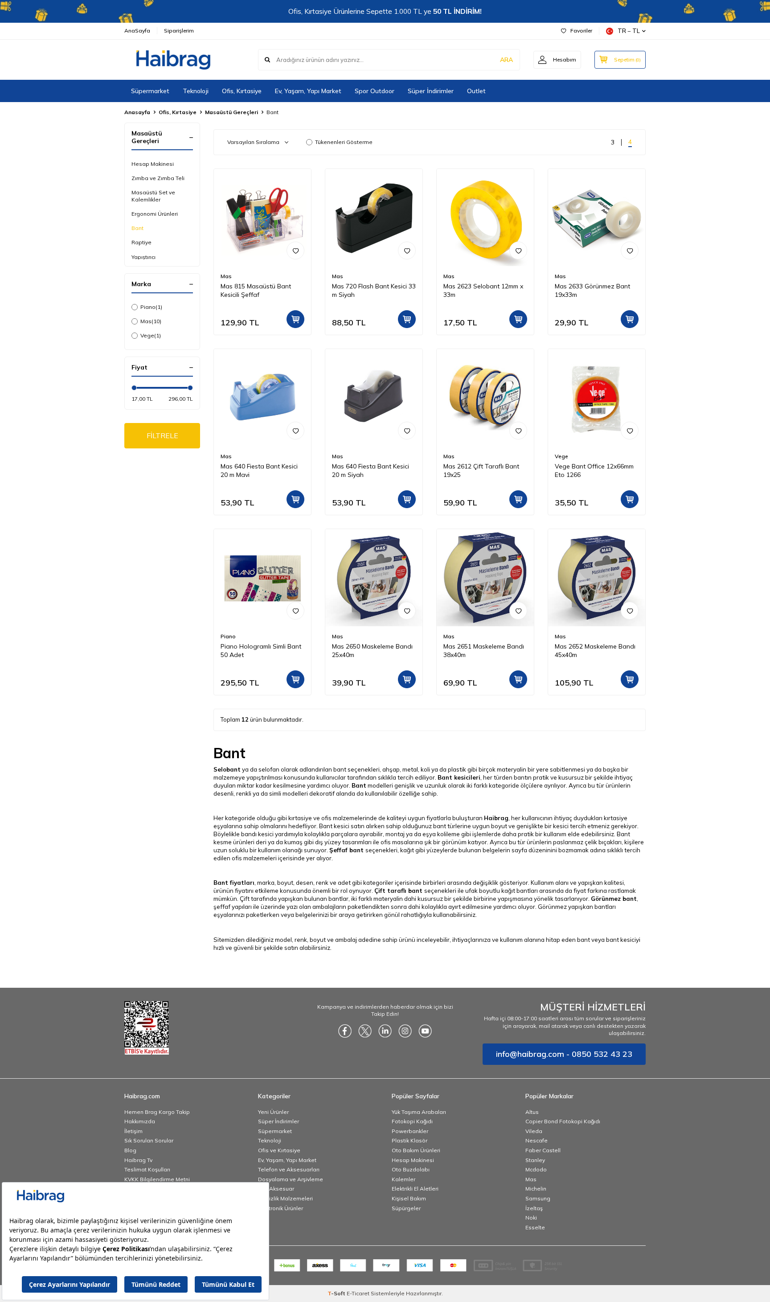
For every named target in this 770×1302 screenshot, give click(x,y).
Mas (150, 321)
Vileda (533, 1131)
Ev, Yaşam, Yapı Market (308, 91)
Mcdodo (536, 1169)
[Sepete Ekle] (295, 319)
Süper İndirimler (431, 91)
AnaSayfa (137, 30)
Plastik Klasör (409, 1140)
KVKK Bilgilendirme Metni (157, 1179)
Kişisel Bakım (409, 1198)
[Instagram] (405, 1031)
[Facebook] (345, 1031)
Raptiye (141, 242)
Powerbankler (410, 1131)
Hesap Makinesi (152, 163)
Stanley (535, 1160)
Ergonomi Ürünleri (154, 213)
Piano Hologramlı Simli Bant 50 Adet (261, 650)
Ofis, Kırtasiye (242, 91)
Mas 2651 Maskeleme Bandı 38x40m (483, 650)
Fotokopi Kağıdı (412, 1121)
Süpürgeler (406, 1208)
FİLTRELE (162, 435)
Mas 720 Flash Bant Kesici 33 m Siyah (374, 290)
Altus (532, 1112)
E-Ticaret (358, 1293)
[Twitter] (365, 1031)
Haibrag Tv (138, 1160)
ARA (506, 60)
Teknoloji (196, 91)
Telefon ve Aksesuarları (288, 1169)
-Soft (337, 1293)
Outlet (476, 91)
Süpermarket (150, 91)
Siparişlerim (179, 30)
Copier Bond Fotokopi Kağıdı (562, 1121)
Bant (137, 228)
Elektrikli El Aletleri (415, 1188)
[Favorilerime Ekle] (295, 250)
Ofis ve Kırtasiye (279, 1150)
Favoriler (581, 30)
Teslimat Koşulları (147, 1169)
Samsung (537, 1198)
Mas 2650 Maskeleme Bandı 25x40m (372, 650)
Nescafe (536, 1140)
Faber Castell (543, 1150)
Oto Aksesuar (276, 1188)
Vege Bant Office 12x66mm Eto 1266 (594, 470)
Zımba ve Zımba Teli (157, 178)
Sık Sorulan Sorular (148, 1140)
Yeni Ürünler (273, 1112)
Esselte (535, 1227)
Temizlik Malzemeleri (285, 1198)
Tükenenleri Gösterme (344, 142)
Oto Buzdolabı (411, 1169)
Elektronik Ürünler (280, 1208)
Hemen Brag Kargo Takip (157, 1112)
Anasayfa (137, 112)
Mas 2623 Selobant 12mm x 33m (483, 290)
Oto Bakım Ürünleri (416, 1150)
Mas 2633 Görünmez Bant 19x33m (592, 290)
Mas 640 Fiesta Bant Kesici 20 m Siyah (370, 470)
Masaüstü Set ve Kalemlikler (153, 196)
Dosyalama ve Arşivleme (290, 1179)
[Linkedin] (385, 1031)
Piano (151, 307)
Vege (150, 335)
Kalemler (403, 1179)
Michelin (535, 1188)
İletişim (133, 1131)
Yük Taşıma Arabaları (419, 1112)
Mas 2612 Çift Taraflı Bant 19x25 (481, 470)
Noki (531, 1217)
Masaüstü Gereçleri (231, 112)
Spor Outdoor (374, 91)
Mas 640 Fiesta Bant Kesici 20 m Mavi (259, 470)
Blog (130, 1150)
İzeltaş (534, 1208)
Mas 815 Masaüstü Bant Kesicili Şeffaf (256, 290)
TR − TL (629, 30)
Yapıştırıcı (143, 257)
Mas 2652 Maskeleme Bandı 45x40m (595, 650)
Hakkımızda (139, 1121)
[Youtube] (425, 1031)
